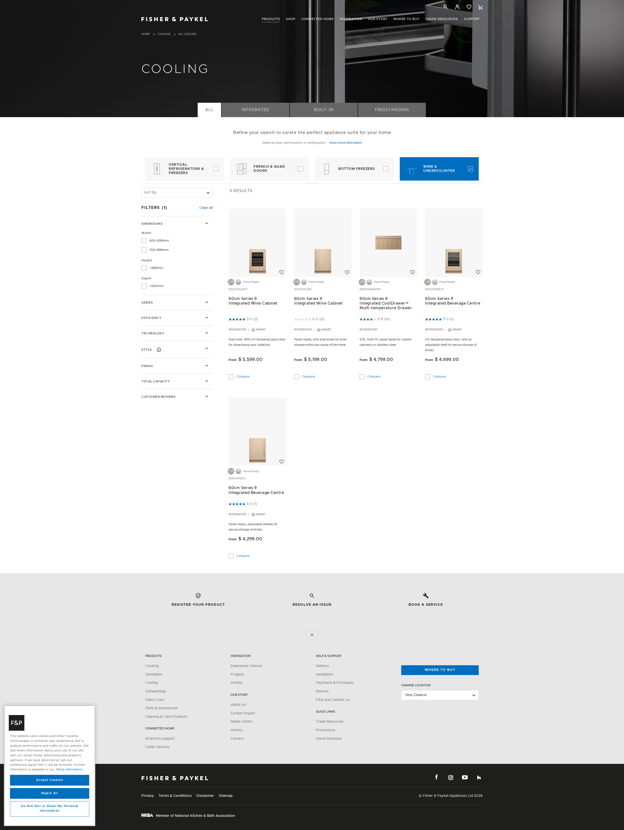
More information (69, 769)
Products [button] (271, 19)
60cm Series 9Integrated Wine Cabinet (253, 301)
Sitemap (226, 796)
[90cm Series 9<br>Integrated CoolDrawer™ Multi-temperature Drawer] (388, 242)
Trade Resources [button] (441, 19)
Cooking (152, 666)
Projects (237, 674)
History (237, 730)
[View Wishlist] (469, 7)
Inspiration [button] (351, 19)
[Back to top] (312, 635)
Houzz (479, 777)
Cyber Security (157, 747)
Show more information (345, 142)
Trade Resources (329, 721)
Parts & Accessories (161, 708)
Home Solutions (329, 738)
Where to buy (440, 670)
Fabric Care (154, 700)
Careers (237, 738)
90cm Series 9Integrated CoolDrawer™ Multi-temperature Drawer (386, 303)
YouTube (464, 777)
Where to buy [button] (406, 19)
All (209, 110)
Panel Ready (251, 282)
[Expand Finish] (206, 365)
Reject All (49, 793)
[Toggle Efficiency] (206, 317)
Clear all (206, 208)
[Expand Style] (206, 348)
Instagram (450, 777)
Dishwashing (155, 691)
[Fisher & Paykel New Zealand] (174, 778)
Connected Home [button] (317, 19)
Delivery (322, 666)
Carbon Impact (243, 713)
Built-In (323, 110)
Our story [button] (378, 19)
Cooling (164, 34)
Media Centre (241, 721)
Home (145, 34)
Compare (242, 376)
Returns (322, 691)
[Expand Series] (206, 302)
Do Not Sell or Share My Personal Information (49, 808)
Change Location (416, 685)
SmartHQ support (160, 738)
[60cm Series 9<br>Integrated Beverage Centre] (453, 242)
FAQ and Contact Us (333, 700)
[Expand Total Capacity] (206, 381)
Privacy (147, 796)
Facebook (436, 777)
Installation (324, 674)
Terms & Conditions (175, 796)
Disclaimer (205, 796)
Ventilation (153, 674)
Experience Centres (246, 666)
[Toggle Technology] (206, 332)
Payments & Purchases (334, 683)
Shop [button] (290, 19)
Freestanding (392, 110)
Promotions (325, 730)
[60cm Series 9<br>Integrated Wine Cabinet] (257, 242)
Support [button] (472, 19)
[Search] (445, 7)
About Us (238, 705)
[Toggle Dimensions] (206, 223)
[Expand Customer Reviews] (206, 396)
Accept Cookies (49, 780)
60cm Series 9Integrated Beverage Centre (452, 301)
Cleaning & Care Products (166, 716)
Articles (237, 683)
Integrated (255, 110)
